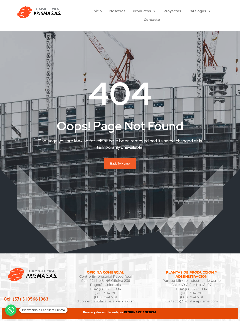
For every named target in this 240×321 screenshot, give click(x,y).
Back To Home (120, 163)
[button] (10, 310)
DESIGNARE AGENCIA (140, 312)
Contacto (152, 20)
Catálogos (197, 11)
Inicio (97, 11)
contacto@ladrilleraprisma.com (191, 301)
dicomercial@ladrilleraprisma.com (105, 301)
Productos (142, 11)
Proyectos (172, 11)
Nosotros (117, 11)
